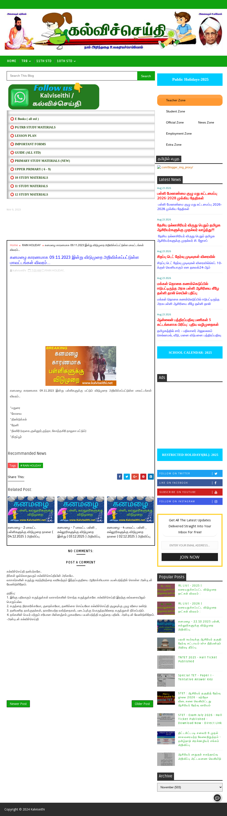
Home (11, 61)
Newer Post (18, 704)
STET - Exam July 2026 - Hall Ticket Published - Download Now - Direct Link (200, 719)
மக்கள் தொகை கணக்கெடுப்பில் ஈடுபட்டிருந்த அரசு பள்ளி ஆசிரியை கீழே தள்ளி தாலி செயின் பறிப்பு (188, 288)
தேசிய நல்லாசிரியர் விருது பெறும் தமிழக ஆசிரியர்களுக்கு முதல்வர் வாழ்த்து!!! (189, 227)
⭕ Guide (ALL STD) (25, 152)
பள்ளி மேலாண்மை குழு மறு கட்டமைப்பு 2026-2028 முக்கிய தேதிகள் (187, 195)
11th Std (44, 61)
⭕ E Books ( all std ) (24, 119)
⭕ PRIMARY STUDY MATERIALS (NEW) (40, 161)
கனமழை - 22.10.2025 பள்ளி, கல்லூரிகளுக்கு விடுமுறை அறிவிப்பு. (199, 625)
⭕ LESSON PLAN (23, 135)
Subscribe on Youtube (177, 492)
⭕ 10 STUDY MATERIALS (29, 177)
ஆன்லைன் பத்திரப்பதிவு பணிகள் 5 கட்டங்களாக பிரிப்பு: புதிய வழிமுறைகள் (188, 322)
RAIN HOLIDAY (31, 245)
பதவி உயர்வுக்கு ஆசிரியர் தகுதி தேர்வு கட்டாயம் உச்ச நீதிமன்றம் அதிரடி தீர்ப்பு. (200, 643)
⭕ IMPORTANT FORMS (28, 144)
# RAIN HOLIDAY (30, 465)
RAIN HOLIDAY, (54, 270)
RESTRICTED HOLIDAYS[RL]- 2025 (189, 455)
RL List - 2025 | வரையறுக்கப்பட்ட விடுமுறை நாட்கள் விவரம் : (197, 589)
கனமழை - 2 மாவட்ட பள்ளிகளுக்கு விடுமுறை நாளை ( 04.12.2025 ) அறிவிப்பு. (30, 532)
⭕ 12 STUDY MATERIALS (29, 194)
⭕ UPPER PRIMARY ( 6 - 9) (30, 169)
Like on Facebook (173, 482)
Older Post (142, 704)
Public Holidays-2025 (190, 79)
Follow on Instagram (177, 501)
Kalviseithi (38, 809)
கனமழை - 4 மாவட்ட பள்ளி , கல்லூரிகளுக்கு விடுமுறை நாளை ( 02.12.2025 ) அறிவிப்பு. (129, 532)
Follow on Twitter (174, 473)
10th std (64, 61)
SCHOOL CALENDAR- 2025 (190, 352)
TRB (25, 61)
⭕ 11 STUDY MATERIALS (29, 186)
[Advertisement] (81, 225)
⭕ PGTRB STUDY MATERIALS (33, 127)
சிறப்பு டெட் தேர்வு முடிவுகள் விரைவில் (186, 256)
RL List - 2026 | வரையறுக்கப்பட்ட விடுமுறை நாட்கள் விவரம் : (197, 607)
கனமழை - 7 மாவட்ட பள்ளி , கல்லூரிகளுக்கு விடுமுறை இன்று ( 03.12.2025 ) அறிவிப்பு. (79, 532)
